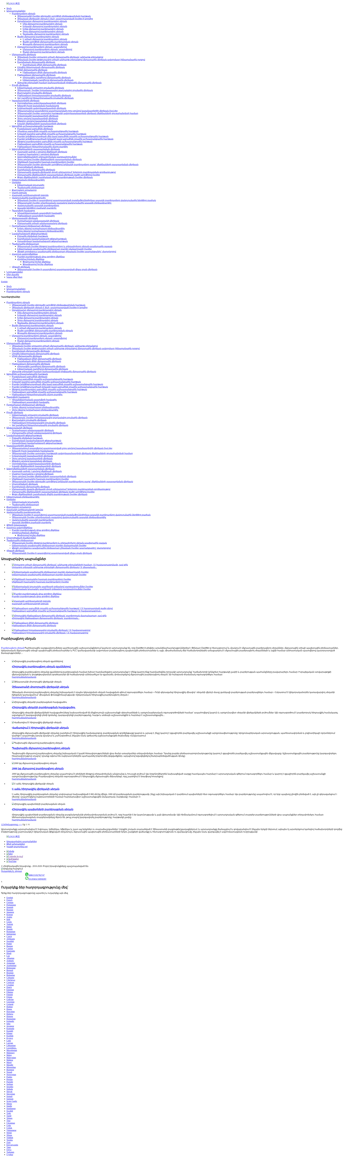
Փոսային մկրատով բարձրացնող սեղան (45, 44)
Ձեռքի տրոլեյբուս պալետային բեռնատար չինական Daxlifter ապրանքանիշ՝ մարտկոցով (66, 251)
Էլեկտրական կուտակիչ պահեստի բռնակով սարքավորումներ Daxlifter (51, 589)
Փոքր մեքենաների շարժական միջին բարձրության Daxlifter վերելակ (55, 177)
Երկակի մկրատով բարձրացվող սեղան (45, 26)
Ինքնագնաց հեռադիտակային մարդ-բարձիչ (42, 146)
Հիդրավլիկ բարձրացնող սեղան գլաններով (41, 666)
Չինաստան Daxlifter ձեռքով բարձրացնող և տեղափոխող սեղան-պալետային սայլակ (64, 246)
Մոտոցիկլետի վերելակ (30, 167)
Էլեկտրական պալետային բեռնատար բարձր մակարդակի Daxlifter (54, 249)
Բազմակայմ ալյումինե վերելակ (35, 129)
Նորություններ (14, 272)
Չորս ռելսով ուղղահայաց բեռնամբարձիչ (40, 231)
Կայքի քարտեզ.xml (16, 846)
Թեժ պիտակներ (15, 844)
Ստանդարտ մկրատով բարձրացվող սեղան (42, 21)
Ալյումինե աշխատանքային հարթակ (32, 126)
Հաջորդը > (14, 824)
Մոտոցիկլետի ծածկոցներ (21, 538)
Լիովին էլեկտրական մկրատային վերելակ (41, 67)
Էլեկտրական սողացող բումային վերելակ (40, 88)
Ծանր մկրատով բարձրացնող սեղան (44, 52)
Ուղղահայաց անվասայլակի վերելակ (38, 221)
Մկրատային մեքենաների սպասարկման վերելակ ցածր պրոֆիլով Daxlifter (58, 175)
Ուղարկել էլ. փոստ (11, 871)
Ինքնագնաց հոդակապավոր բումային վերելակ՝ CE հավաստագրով (50, 633)
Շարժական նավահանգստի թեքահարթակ (42, 239)
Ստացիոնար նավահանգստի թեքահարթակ (42, 241)
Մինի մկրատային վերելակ (32, 70)
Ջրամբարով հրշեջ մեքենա (38, 264)
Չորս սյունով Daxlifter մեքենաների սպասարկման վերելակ (49, 159)
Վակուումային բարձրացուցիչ (29, 198)
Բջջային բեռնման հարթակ (32, 236)
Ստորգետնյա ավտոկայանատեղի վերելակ (41, 103)
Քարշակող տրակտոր (24, 190)
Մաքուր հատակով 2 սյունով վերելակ (38, 154)
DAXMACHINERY (37, 879)
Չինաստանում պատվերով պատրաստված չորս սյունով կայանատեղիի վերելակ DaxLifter (67, 111)
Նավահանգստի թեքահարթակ (29, 233)
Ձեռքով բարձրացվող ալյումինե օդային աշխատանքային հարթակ (54, 141)
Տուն (9, 8)
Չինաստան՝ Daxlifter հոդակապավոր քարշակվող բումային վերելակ (55, 90)
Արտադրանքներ (15, 11)
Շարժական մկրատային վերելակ (36, 62)
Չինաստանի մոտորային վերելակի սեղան (40, 686)
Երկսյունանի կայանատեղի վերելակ (37, 116)
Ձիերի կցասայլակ (16, 525)
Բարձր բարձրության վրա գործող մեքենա (41, 256)
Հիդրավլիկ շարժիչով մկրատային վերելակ (47, 77)
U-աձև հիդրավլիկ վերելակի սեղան (35, 789)
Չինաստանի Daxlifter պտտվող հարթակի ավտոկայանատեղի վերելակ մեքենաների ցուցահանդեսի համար (77, 113)
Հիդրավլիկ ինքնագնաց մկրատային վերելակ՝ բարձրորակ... (45, 618)
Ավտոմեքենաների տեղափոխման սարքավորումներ (47, 157)
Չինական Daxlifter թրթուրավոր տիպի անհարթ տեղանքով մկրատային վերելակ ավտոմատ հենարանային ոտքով (81, 59)
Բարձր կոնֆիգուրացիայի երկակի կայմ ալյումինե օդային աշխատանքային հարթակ (65, 139)
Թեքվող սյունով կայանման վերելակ (37, 121)
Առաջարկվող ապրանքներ (21, 841)
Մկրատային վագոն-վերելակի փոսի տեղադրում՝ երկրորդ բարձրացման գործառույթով (66, 172)
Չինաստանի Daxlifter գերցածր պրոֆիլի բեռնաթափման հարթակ (54, 16)
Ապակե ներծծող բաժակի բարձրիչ (36, 208)
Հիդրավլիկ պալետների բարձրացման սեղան (42, 809)
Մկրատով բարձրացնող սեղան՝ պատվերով (42, 47)
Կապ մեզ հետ (14, 277)
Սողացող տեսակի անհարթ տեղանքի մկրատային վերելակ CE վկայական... (54, 567)
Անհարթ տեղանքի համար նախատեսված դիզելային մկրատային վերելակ (59, 82)
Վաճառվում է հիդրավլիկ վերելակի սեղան (40, 727)
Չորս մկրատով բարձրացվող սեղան (43, 31)
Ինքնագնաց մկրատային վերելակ (36, 75)
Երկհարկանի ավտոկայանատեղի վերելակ (41, 108)
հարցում (17, 677)
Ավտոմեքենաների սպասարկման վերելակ (36, 149)
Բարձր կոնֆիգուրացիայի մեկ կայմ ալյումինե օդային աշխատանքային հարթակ (62, 136)
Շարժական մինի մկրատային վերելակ (44, 65)
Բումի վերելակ (20, 85)
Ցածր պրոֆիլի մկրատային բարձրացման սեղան (50, 42)
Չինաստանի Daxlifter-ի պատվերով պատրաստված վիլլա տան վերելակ (57, 269)
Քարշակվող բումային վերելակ (34, 93)
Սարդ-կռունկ (19, 192)
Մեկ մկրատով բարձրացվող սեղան (42, 24)
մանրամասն (29, 677)
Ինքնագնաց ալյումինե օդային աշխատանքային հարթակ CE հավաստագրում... (57, 611)
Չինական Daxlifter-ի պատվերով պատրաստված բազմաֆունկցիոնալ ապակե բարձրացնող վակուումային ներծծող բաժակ (86, 200)
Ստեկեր (16, 182)
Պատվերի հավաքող (23, 210)
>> (21, 824)
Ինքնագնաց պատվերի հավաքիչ (36, 216)
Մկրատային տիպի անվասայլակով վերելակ (42, 223)
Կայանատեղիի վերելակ (25, 100)
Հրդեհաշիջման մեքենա (30, 259)
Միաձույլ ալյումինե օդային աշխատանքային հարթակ (47, 131)
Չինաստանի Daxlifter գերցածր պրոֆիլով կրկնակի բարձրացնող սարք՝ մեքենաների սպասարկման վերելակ (77, 164)
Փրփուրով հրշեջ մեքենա (37, 262)
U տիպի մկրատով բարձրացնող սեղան (45, 39)
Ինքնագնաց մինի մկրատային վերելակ (45, 72)
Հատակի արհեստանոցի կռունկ (30, 195)
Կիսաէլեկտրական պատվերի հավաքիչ (39, 213)
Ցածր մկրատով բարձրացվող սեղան (38, 36)
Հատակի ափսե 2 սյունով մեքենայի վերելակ (42, 152)
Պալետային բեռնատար (30, 187)
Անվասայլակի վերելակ (25, 218)
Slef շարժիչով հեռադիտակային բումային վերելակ (45, 98)
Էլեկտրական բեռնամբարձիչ (28, 180)
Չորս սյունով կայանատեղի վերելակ (37, 118)
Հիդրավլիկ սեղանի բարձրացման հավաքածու (43, 707)
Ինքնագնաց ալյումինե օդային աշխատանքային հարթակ (49, 144)
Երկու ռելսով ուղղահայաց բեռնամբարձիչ (41, 228)
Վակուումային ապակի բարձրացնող (38, 205)
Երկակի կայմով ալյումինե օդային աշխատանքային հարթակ (51, 134)
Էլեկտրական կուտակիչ (30, 185)
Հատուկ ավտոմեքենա (25, 254)
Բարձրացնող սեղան (23, 13)
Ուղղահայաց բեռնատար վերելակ (31, 226)
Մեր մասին (12, 274)
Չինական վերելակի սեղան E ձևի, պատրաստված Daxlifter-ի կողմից (55, 19)
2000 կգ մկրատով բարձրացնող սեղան (38, 768)
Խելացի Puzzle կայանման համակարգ (38, 106)
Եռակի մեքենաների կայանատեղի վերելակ (41, 123)
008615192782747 (36, 875)
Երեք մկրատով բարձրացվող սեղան (43, 29)
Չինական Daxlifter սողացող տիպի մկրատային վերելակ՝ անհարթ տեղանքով (60, 57)
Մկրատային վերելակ (24, 54)
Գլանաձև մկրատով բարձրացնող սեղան (46, 34)
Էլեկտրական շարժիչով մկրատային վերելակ (48, 80)
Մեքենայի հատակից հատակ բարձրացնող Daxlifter (45, 162)
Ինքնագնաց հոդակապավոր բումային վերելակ (44, 95)
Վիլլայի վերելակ (21, 267)
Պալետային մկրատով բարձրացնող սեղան (41, 748)
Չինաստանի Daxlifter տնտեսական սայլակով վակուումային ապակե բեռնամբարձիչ (64, 203)
